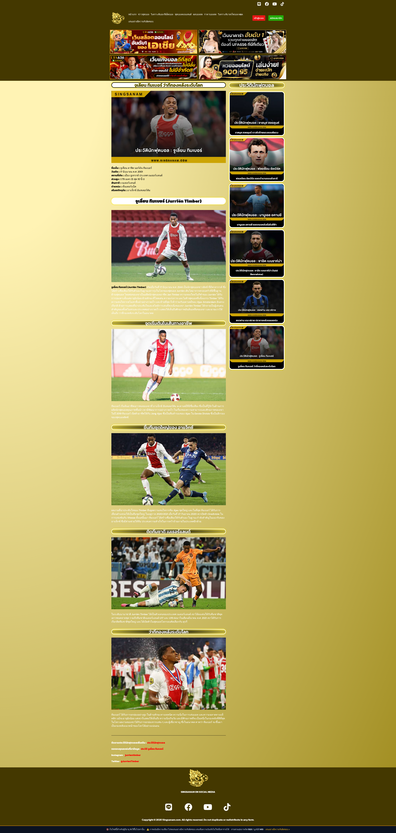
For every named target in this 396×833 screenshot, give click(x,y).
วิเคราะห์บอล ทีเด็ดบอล (162, 14)
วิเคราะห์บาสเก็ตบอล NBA (230, 14)
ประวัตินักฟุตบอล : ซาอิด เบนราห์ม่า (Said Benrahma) (257, 272)
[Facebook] (267, 4)
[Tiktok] (282, 4)
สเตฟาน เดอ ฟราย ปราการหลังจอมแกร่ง (257, 320)
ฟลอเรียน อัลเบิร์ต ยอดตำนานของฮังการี (257, 178)
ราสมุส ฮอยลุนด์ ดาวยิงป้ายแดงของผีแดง (256, 132)
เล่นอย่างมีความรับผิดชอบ (140, 21)
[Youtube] (274, 4)
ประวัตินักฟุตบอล (156, 742)
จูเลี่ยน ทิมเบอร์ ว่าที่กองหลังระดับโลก (256, 366)
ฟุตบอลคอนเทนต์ (183, 14)
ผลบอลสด (198, 14)
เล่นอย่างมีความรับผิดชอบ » (277, 829)
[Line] (259, 4)
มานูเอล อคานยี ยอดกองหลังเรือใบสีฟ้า (257, 224)
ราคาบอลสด (210, 14)
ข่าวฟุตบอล (143, 14)
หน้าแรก (132, 14)
